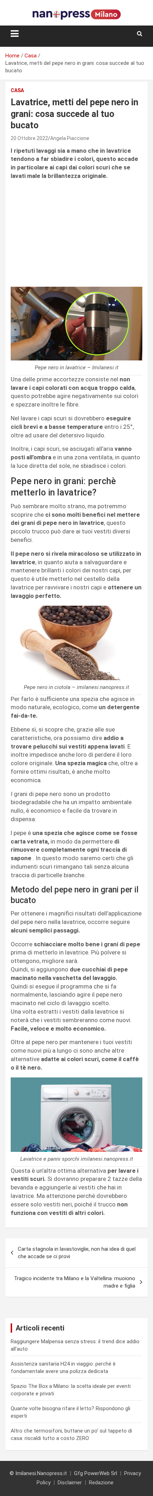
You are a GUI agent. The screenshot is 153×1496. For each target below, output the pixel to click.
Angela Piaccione (69, 138)
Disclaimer (70, 1482)
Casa (17, 90)
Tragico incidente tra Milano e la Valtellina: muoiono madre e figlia (74, 1282)
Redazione (101, 1482)
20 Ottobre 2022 (29, 138)
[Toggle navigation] (14, 34)
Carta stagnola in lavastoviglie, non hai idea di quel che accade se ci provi (77, 1253)
